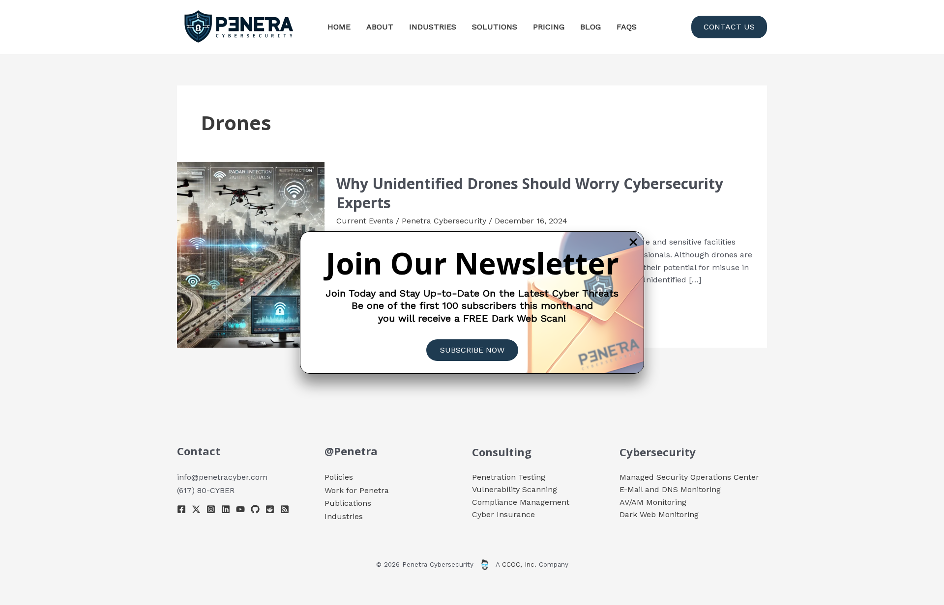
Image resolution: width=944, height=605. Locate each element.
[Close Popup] (633, 242)
